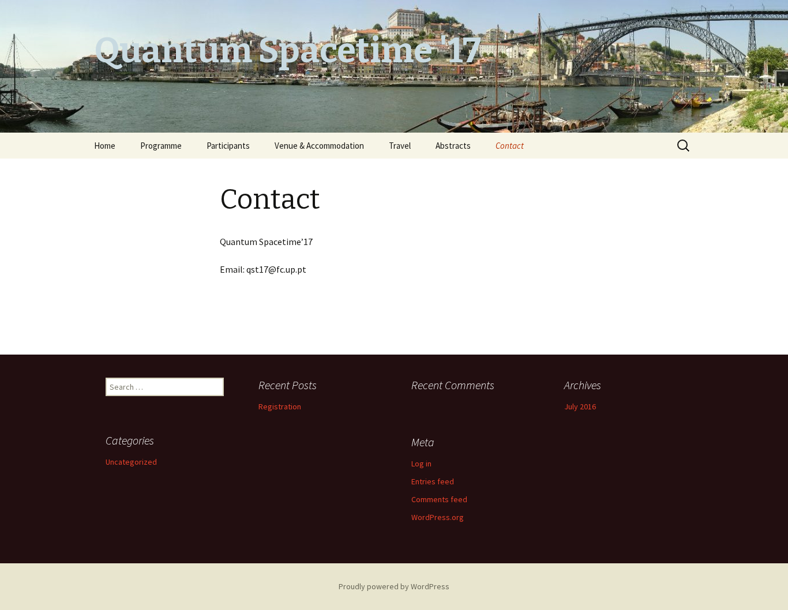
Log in (421, 463)
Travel (400, 145)
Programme (161, 145)
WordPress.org (437, 517)
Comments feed (439, 499)
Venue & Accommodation (319, 145)
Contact (510, 145)
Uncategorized (131, 462)
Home (104, 145)
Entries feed (432, 481)
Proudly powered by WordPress (394, 586)
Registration (279, 406)
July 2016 (580, 406)
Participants (228, 145)
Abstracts (453, 145)
